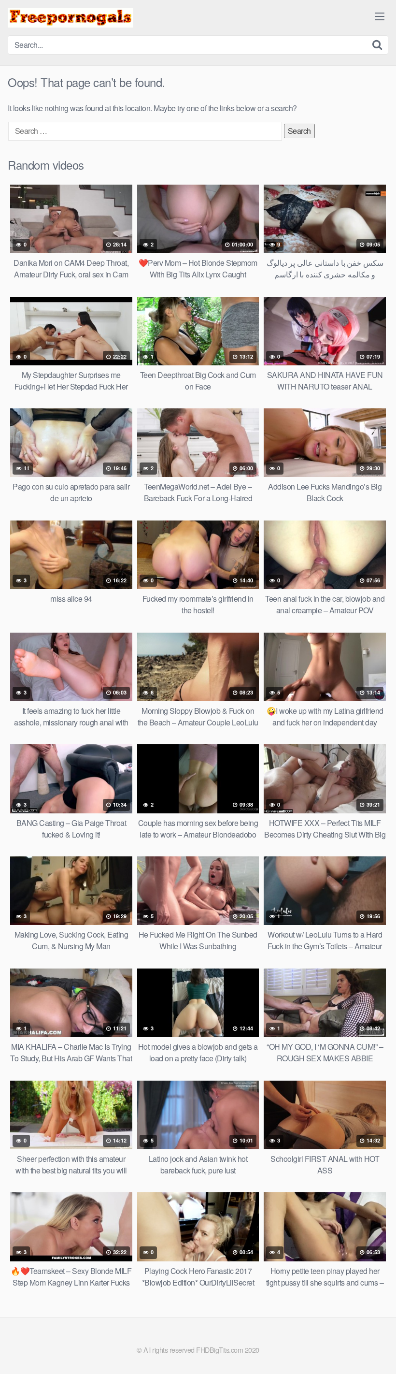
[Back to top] (369, 1343)
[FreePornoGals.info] (70, 18)
